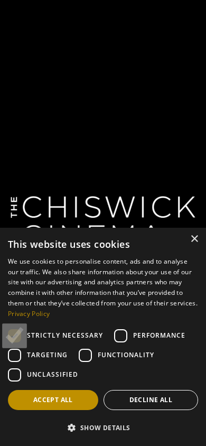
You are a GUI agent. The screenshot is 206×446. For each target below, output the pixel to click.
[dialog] (103, 337)
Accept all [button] (53, 399)
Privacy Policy (29, 313)
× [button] (194, 239)
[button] (103, 427)
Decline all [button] (150, 399)
